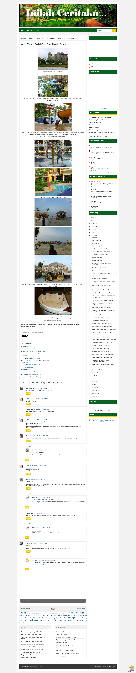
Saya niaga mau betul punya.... (101, 336)
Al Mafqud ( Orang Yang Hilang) (30, 652)
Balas (28, 393)
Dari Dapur (31, 615)
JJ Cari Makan (60, 615)
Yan (92, 167)
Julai (93, 375)
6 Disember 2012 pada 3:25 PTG (39, 543)
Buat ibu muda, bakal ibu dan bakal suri (32, 644)
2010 (92, 397)
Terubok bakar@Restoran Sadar (101, 351)
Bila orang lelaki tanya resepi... (65, 650)
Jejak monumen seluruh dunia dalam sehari (34, 351)
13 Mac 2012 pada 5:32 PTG (40, 436)
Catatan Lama (81, 608)
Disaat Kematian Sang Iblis (100, 320)
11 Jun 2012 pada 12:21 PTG (37, 479)
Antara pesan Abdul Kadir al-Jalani (102, 342)
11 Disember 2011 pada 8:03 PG (38, 420)
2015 (92, 223)
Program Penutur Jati (25, 618)
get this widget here (103, 108)
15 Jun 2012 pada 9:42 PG (41, 513)
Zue (33, 450)
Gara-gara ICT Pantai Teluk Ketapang (33, 349)
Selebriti (36, 620)
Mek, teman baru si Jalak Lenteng (102, 292)
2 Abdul (22, 613)
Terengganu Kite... (97, 260)
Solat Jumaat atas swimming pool (32, 372)
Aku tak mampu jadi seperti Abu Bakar (32, 632)
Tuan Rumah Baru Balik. (99, 268)
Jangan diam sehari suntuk (29, 655)
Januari (94, 393)
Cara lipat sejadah (61, 648)
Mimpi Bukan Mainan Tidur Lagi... (102, 317)
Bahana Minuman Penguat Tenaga (102, 357)
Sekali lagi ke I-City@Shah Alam (31, 364)
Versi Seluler (112, 666)
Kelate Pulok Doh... (97, 257)
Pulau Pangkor (37, 618)
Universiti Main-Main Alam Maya (101, 196)
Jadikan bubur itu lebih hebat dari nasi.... (104, 354)
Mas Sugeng (105, 666)
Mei (93, 381)
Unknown (34, 560)
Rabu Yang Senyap (48, 618)
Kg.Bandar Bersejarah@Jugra (101, 307)
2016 (92, 220)
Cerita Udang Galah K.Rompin (98, 120)
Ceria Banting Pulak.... (98, 314)
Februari (95, 390)
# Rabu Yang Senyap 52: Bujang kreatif (67, 653)
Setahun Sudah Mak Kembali (98, 159)
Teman (64, 620)
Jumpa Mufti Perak (61, 634)
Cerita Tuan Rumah (78, 613)
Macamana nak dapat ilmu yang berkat (32, 646)
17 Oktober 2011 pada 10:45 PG (43, 388)
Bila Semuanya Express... (99, 246)
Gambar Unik (41, 615)
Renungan (71, 618)
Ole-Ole (84, 615)
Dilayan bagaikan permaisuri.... (101, 345)
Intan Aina (29, 436)
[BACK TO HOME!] (132, 670)
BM (44, 666)
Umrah (21, 622)
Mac (93, 387)
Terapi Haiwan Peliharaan (99, 278)
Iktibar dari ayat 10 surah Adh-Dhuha (32, 634)
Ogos (94, 372)
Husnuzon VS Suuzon (62, 632)
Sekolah (29, 620)
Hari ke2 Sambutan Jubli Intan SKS (102, 251)
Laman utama (53, 608)
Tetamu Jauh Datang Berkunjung (101, 270)
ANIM (29, 332)
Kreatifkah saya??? (94, 127)
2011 (92, 235)
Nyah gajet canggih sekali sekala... (66, 640)
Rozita (93, 157)
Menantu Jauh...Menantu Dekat (101, 323)
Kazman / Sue (30, 388)
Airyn (92, 162)
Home (22, 30)
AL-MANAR (94, 206)
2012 (92, 232)
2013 (92, 229)
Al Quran (29, 613)
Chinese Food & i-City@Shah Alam (32, 374)
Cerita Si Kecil (65, 613)
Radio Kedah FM (61, 618)
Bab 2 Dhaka (94, 198)
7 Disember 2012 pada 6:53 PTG (46, 560)
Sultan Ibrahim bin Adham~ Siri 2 (101, 290)
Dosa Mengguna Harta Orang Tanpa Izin (104, 339)
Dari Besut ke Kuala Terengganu (31, 358)
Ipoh (51, 615)
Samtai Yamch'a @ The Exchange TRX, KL (102, 147)
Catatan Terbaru (25, 608)
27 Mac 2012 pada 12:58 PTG (38, 466)
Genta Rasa (94, 190)
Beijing (43, 613)
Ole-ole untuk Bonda (95, 122)
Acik (92, 151)
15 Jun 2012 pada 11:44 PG (43, 527)
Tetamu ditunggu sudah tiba (97, 130)
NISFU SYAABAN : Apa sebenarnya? (31, 641)
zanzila (28, 543)
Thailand (84, 620)
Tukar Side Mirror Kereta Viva (99, 203)
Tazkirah (58, 620)
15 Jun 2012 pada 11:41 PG (43, 497)
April (93, 384)
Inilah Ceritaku (33, 666)
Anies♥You (94, 146)
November (95, 240)
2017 (92, 217)
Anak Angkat (36, 613)
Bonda (47, 613)
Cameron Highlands (55, 613)
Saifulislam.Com (96, 181)
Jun (93, 378)
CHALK (91, 125)
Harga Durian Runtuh (96, 164)
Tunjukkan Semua (112, 172)
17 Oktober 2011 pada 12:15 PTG (39, 399)
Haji (48, 615)
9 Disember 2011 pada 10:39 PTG (43, 409)
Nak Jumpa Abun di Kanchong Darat (102, 300)
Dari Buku (23, 615)
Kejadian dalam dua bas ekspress (66, 637)
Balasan (29, 446)
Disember (95, 237)
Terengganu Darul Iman (74, 620)
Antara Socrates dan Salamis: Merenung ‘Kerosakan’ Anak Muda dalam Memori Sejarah (102, 185)
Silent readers (43, 620)
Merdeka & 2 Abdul (61, 642)
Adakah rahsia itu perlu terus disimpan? (32, 649)
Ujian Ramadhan (61, 656)
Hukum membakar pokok (28, 657)
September (95, 370)
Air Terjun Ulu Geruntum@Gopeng (32, 376)
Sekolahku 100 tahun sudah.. (100, 254)
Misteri (79, 615)
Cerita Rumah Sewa (28, 367)
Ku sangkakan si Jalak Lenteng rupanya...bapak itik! (101, 360)
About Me (29, 30)
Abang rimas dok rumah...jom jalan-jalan (104, 329)
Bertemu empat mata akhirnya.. (98, 136)
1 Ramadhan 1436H (96, 208)
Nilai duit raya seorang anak (64, 645)
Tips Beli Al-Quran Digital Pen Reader (100, 117)
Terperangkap (26, 369)
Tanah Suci (50, 620)
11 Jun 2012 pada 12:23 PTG (42, 450)
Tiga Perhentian (27, 346)
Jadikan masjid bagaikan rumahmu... (103, 326)
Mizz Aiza (93, 201)
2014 (92, 226)
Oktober (95, 243)
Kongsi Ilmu (72, 615)
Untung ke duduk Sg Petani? (100, 348)
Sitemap (37, 30)
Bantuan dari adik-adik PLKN (100, 249)
